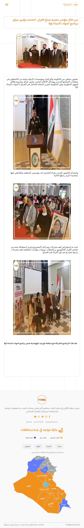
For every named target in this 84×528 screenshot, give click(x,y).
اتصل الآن (29, 422)
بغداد (59, 446)
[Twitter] (43, 417)
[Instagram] (46, 417)
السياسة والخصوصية (51, 422)
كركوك (38, 446)
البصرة (49, 446)
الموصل (27, 446)
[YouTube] (35, 417)
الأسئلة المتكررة (38, 422)
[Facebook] (49, 417)
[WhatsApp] (39, 417)
